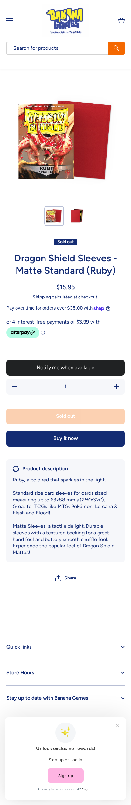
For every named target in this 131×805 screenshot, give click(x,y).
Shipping (42, 297)
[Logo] (65, 20)
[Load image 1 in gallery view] (54, 216)
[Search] (116, 48)
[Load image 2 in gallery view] (77, 216)
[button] (121, 20)
